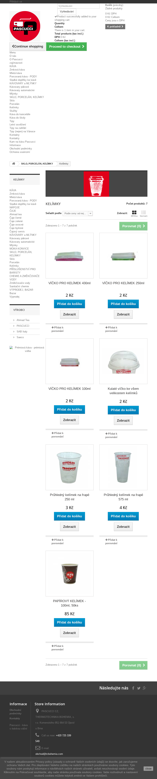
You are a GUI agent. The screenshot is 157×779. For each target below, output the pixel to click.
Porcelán (14, 104)
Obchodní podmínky (21, 148)
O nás (13, 56)
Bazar (13, 293)
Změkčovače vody (20, 283)
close (148, 768)
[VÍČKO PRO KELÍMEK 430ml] (69, 256)
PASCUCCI (22, 325)
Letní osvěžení (18, 124)
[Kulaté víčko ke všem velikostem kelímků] (123, 361)
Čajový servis (17, 231)
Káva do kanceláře (20, 114)
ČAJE (13, 210)
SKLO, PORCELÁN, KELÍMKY (27, 97)
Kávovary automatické (22, 90)
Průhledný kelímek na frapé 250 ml (69, 497)
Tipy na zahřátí (18, 128)
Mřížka (134, 216)
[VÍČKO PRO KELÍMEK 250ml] (123, 256)
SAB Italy (21, 331)
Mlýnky (14, 93)
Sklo (12, 100)
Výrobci (19, 310)
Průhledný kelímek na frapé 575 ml (123, 497)
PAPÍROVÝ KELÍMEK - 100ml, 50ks (69, 603)
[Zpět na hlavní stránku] (13, 163)
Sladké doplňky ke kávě (23, 80)
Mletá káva (16, 73)
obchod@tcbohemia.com (49, 754)
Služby (13, 110)
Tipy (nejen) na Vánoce (22, 131)
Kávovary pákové (19, 86)
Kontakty (15, 134)
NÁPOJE (15, 207)
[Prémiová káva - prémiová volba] (28, 349)
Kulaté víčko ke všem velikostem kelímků (123, 391)
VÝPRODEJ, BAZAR (21, 289)
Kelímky (14, 107)
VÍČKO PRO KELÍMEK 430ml (69, 283)
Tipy (12, 121)
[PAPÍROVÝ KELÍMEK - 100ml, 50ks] (69, 573)
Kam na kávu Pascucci (22, 141)
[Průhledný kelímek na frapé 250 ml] (69, 467)
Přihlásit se (16, 1)
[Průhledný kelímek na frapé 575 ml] (123, 467)
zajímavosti (16, 62)
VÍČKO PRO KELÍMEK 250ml (123, 283)
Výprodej (14, 296)
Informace (15, 145)
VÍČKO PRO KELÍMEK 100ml (69, 389)
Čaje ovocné (16, 224)
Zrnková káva (17, 69)
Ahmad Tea (22, 320)
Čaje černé (15, 217)
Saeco (20, 337)
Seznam (143, 216)
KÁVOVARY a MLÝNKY (23, 83)
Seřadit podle (53, 213)
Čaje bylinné (16, 228)
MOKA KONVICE (19, 248)
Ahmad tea (16, 214)
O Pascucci (16, 59)
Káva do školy (17, 117)
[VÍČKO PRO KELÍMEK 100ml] (69, 361)
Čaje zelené (16, 221)
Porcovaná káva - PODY (23, 76)
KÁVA (13, 66)
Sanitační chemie (19, 286)
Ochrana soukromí (20, 152)
